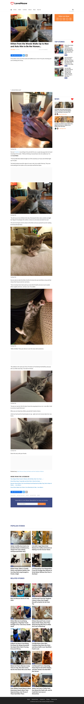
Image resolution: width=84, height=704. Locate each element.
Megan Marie (61, 114)
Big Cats (39, 10)
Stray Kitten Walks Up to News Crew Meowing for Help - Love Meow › (27, 487)
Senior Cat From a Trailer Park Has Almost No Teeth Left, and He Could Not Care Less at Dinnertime (42, 691)
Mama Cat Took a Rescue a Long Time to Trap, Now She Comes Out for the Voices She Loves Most (21, 667)
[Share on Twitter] (23, 55)
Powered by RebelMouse (71, 11)
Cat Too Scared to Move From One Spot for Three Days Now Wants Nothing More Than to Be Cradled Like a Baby (69, 61)
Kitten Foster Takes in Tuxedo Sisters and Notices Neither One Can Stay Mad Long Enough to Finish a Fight (20, 571)
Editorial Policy (35, 699)
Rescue (29, 10)
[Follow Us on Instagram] (64, 19)
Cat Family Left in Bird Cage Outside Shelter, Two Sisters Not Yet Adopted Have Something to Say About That (63, 111)
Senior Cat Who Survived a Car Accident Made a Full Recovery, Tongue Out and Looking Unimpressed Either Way (20, 548)
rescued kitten (33, 495)
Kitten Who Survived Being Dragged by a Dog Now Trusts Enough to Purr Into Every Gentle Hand (21, 623)
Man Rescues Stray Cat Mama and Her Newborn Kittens (30, 471)
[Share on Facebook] (16, 55)
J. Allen (60, 128)
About (28, 699)
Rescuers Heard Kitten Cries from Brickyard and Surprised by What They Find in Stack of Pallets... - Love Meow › (31, 484)
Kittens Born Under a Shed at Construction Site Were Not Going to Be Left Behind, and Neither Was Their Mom (69, 49)
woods (27, 495)
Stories (14, 10)
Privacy (48, 699)
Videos (19, 10)
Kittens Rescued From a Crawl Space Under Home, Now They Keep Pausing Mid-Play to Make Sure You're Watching (41, 623)
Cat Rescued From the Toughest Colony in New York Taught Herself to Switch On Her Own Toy (41, 601)
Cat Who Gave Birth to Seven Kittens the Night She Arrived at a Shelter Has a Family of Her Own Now (64, 125)
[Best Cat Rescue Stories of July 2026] (21, 590)
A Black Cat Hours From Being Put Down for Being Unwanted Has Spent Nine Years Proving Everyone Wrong (20, 646)
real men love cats (21, 495)
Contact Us (42, 699)
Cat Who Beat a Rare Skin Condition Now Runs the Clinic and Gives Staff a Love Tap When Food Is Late (41, 646)
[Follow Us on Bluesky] (67, 19)
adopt (38, 495)
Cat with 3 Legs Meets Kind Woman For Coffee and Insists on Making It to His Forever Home (42, 547)
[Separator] (26, 55)
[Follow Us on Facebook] (57, 19)
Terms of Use (54, 699)
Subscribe (42, 504)
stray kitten (13, 495)
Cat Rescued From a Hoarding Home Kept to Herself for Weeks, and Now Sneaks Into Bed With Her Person (41, 668)
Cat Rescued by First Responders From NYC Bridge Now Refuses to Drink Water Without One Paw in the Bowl (42, 571)
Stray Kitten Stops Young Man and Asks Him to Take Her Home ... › (26, 481)
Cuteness (25, 10)
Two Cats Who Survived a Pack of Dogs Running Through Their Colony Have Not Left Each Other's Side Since (69, 72)
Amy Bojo (13, 49)
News (34, 10)
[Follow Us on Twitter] (61, 19)
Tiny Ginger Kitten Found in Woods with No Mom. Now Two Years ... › (27, 479)
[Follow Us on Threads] (70, 19)
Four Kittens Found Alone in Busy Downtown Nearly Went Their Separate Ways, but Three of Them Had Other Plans (21, 691)
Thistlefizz (16, 152)
